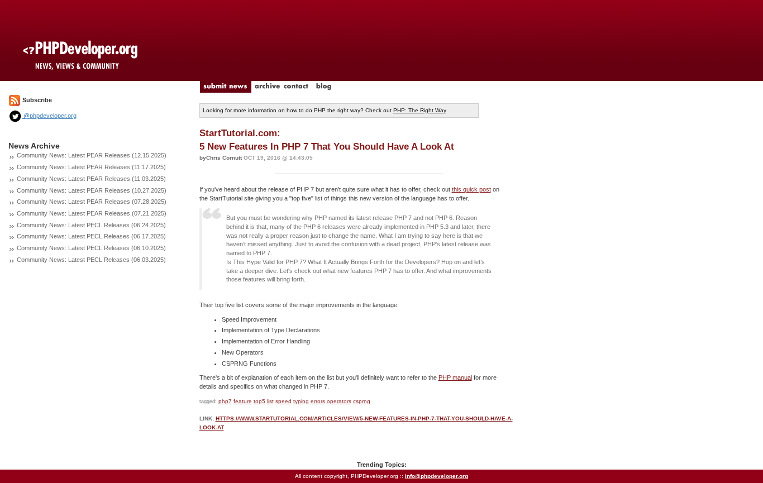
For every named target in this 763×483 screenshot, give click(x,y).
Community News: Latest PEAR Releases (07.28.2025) (91, 201)
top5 (259, 401)
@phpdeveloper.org (49, 115)
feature (242, 401)
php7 (225, 401)
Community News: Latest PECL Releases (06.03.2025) (91, 259)
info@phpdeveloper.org (436, 476)
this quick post (471, 189)
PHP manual (455, 377)
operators (339, 401)
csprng (361, 401)
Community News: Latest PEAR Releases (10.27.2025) (91, 190)
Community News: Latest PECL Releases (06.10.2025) (91, 248)
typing (301, 401)
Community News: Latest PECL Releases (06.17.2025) (91, 236)
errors (318, 401)
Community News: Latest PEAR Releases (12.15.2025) (91, 155)
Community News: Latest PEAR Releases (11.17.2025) (91, 167)
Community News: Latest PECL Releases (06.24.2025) (91, 225)
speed (283, 401)
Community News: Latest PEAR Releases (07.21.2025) (91, 213)
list (270, 401)
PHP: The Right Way (419, 110)
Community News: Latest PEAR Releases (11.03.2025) (91, 178)
